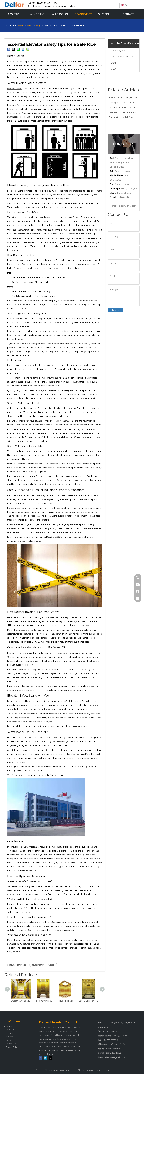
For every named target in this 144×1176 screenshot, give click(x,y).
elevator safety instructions (43, 965)
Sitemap (81, 1070)
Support (9, 1037)
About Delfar (11, 1029)
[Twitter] (50, 1058)
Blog (113, 62)
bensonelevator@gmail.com (123, 206)
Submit (115, 310)
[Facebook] (40, 1058)
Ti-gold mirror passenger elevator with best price (21, 1001)
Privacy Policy (12, 1047)
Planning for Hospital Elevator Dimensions (123, 117)
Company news (119, 50)
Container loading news (123, 56)
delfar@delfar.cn (125, 197)
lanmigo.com (103, 1070)
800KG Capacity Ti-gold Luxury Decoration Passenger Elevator (66, 1001)
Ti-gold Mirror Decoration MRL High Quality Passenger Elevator (43, 1001)
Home (9, 1026)
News (8, 1040)
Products (10, 1033)
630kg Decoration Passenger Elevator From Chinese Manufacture (89, 1001)
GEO (113, 68)
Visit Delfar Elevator (16, 775)
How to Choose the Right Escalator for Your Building (123, 97)
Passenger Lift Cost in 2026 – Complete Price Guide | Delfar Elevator (123, 102)
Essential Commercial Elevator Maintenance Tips (123, 112)
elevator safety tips (17, 965)
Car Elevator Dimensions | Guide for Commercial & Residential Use (123, 107)
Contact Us (11, 1044)
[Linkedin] (45, 1058)
